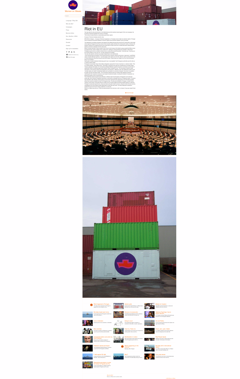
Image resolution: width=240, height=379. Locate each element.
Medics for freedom (161, 304)
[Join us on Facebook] (67, 52)
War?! (126, 354)
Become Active (70, 33)
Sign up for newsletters (72, 48)
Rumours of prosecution (131, 312)
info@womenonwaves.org (73, 54)
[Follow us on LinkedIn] (74, 52)
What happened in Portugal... (102, 304)
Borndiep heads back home (101, 312)
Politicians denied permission (102, 346)
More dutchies (98, 329)
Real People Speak (161, 337)
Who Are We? (69, 24)
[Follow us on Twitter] (69, 52)
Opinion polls (128, 304)
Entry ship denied (160, 354)
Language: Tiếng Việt (72, 20)
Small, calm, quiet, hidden (163, 329)
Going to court (129, 321)
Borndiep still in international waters (163, 346)
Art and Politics (160, 321)
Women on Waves (73, 11)
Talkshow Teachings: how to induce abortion (163, 312)
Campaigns (69, 27)
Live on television (98, 321)
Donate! (68, 42)
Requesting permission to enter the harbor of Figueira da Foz (102, 363)
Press (67, 30)
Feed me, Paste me (130, 329)
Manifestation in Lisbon (131, 337)
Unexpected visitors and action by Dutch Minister (103, 337)
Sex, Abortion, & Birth (72, 36)
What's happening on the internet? (131, 346)
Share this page (71, 57)
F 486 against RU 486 (100, 354)
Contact (68, 45)
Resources (69, 39)
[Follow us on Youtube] (71, 52)
